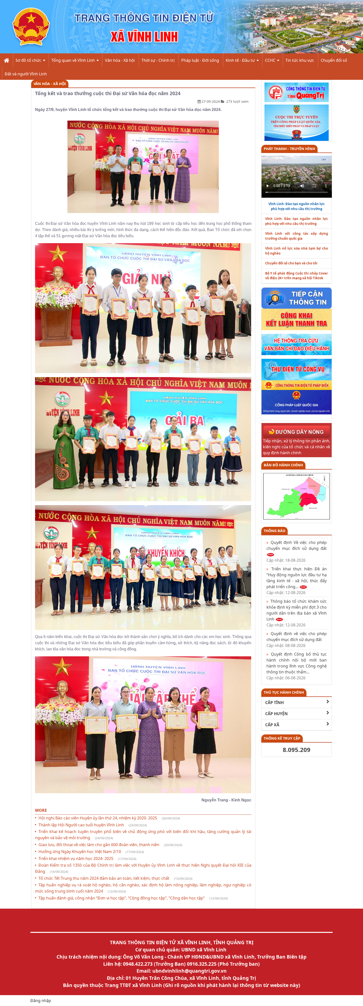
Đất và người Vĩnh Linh (26, 74)
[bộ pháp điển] (297, 384)
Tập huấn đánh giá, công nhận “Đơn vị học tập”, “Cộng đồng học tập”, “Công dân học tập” (133, 898)
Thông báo (274, 530)
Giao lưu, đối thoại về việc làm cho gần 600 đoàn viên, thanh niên (110, 844)
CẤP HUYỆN (276, 713)
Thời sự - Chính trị (158, 60)
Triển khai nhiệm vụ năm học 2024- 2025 (87, 858)
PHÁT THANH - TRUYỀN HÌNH (289, 148)
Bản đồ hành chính (283, 465)
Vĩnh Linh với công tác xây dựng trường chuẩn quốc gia (296, 236)
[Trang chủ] (6, 60)
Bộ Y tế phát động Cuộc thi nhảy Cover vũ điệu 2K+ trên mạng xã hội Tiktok (296, 275)
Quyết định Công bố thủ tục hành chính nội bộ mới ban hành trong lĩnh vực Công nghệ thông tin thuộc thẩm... (296, 666)
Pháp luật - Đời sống (200, 60)
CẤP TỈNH (274, 702)
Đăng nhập (40, 1000)
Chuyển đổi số (334, 60)
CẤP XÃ (272, 725)
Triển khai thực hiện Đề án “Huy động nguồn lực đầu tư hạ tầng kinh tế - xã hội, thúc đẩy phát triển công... (296, 580)
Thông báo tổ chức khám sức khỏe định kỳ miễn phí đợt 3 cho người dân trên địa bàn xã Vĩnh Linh (296, 613)
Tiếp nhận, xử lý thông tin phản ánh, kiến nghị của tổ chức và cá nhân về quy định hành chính (296, 446)
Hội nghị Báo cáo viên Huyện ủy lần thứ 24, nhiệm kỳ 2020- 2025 (109, 818)
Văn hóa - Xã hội (120, 60)
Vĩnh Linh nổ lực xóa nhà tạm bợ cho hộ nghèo (296, 251)
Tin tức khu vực (299, 60)
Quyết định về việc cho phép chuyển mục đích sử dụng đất (296, 639)
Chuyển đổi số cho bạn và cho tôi (291, 263)
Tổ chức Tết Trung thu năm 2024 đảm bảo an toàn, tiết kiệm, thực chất (115, 878)
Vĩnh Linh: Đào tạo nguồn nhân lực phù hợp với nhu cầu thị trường (296, 221)
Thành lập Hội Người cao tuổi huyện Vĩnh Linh (93, 825)
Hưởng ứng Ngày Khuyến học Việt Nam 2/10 (91, 851)
